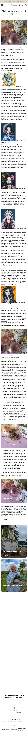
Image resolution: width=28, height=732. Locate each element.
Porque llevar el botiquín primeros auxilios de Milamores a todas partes (12, 552)
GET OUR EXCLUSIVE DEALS (9, 729)
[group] (14, 1)
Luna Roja (14, 319)
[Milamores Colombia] (14, 5)
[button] (23, 5)
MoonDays (9, 405)
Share (5, 519)
